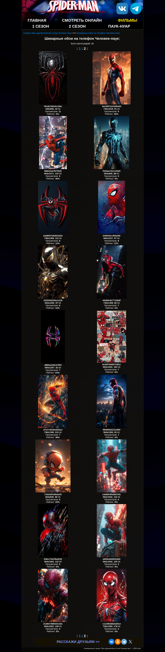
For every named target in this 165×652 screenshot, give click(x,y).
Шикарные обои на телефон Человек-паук (98, 33)
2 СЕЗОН (77, 26)
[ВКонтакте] (111, 642)
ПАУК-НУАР (119, 26)
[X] (130, 642)
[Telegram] (124, 642)
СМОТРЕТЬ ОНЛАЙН (82, 20)
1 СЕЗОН (40, 26)
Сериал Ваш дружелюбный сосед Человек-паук (47, 33)
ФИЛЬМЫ (127, 20)
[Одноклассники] (118, 642)
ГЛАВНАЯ (37, 20)
